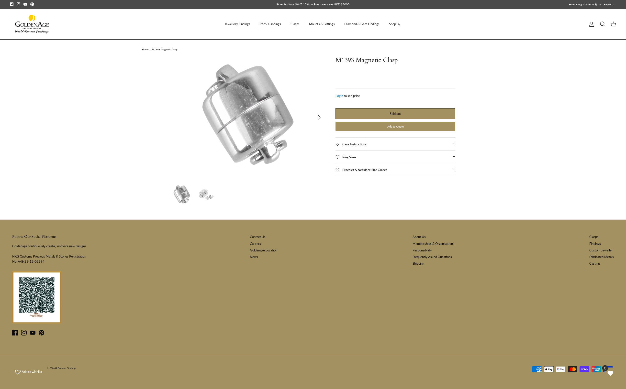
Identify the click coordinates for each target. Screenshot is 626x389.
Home (145, 49)
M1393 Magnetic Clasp (165, 49)
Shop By (394, 24)
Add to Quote (395, 126)
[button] (28, 371)
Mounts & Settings (322, 24)
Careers (255, 244)
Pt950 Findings (270, 24)
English (608, 4)
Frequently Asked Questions (432, 257)
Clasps (295, 24)
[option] (248, 117)
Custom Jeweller (601, 250)
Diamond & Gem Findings (362, 24)
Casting (594, 263)
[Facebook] (11, 4)
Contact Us (258, 237)
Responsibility (422, 250)
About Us (419, 237)
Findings (595, 244)
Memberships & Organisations (433, 244)
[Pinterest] (32, 4)
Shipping (418, 263)
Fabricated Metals (601, 257)
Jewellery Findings (237, 24)
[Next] (319, 117)
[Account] (591, 24)
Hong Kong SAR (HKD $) (583, 4)
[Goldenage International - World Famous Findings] (32, 24)
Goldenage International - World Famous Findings (49, 368)
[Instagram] (18, 4)
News (254, 257)
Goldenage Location (263, 250)
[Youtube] (25, 4)
